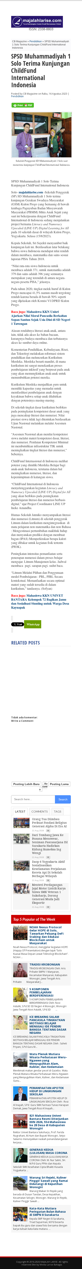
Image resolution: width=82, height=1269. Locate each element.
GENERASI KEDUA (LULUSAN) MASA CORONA (48, 1151)
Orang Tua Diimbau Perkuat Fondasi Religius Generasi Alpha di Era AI (49, 823)
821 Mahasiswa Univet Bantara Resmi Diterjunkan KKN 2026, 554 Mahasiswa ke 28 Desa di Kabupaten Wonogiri (48, 1122)
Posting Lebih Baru (26, 784)
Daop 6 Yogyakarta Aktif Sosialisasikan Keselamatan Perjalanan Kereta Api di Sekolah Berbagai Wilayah (49, 869)
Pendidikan (35, 41)
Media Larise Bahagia (51, 1264)
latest (20, 811)
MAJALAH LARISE (49, 1261)
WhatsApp (33, 624)
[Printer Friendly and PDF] (22, 107)
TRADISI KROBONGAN (44, 964)
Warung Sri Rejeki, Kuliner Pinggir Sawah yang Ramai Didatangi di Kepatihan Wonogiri (48, 1182)
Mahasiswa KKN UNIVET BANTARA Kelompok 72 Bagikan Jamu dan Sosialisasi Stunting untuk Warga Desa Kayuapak (40, 601)
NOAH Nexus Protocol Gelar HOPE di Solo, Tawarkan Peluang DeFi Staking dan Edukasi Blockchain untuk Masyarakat (46, 935)
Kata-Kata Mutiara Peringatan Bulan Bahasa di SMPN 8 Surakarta (47, 1211)
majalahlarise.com (31, 192)
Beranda (43, 786)
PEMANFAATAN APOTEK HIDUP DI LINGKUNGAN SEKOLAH (46, 1091)
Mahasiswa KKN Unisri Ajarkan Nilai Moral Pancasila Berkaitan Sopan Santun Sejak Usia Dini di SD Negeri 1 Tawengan (40, 317)
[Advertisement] (44, 679)
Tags (57, 811)
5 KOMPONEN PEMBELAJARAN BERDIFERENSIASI (41, 992)
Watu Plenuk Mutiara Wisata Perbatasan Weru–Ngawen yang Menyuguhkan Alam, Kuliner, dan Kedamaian (48, 1060)
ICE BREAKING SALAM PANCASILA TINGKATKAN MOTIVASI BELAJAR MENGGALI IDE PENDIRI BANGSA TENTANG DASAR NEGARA (47, 1025)
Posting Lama (59, 784)
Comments (39, 811)
